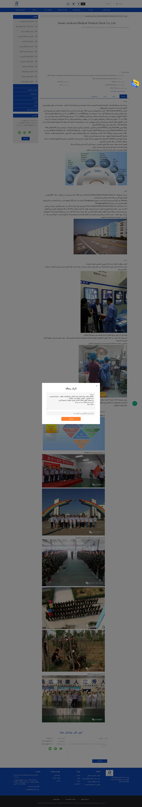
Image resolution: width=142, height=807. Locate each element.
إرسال (71, 419)
